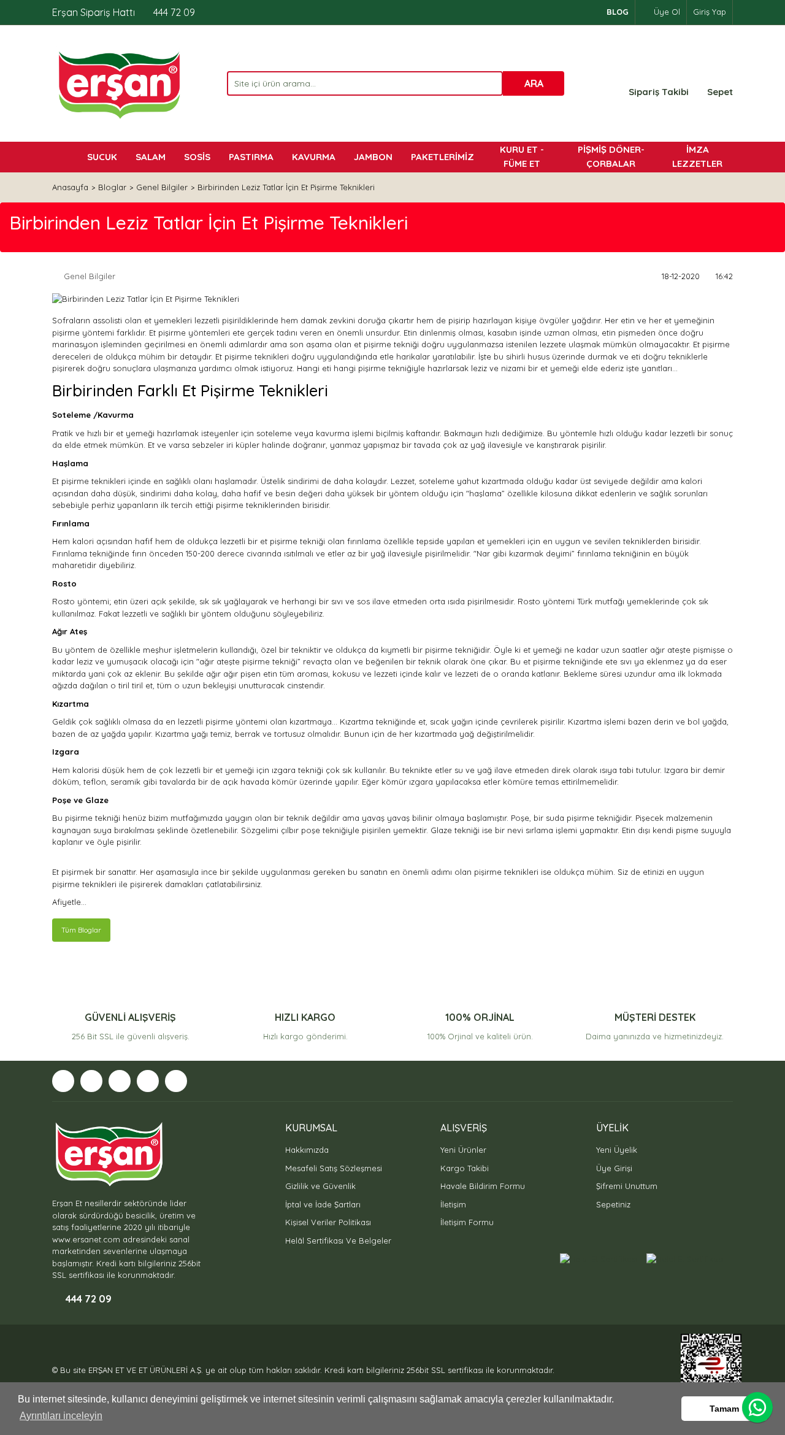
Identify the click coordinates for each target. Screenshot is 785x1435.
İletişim (453, 1204)
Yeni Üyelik (616, 1150)
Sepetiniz (613, 1204)
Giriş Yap (709, 12)
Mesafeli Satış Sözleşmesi (333, 1168)
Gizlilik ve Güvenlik (320, 1186)
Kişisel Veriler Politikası (328, 1222)
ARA (533, 83)
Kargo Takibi (464, 1168)
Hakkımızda (307, 1150)
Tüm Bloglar (81, 929)
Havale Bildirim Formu (482, 1186)
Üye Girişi (614, 1168)
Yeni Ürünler (463, 1150)
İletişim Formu (467, 1222)
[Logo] (118, 83)
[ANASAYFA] (65, 157)
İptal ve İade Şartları (323, 1204)
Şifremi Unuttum (626, 1186)
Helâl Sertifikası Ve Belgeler (338, 1240)
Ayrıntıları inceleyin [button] (61, 1415)
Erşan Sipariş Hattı (123, 12)
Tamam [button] (724, 1409)
